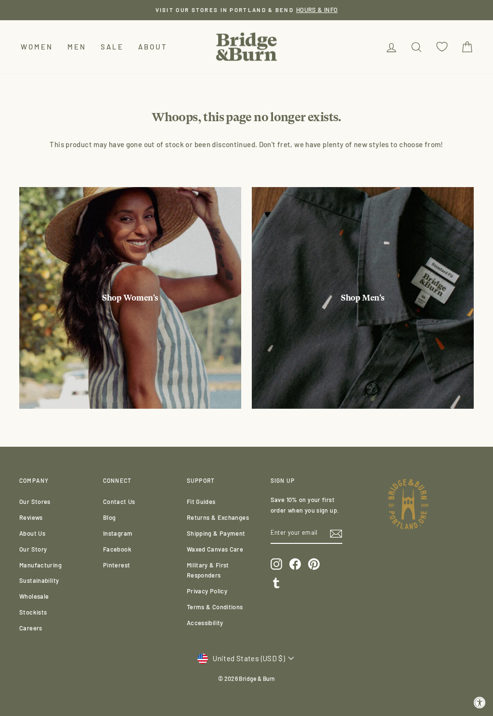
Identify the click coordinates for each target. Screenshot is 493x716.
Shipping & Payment (216, 533)
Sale (112, 46)
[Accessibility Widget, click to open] (479, 702)
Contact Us (119, 501)
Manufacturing (40, 565)
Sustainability (39, 580)
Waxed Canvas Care (215, 549)
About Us (32, 533)
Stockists (33, 612)
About (153, 46)
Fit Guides (201, 501)
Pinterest (116, 565)
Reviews (31, 517)
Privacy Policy (207, 591)
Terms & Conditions (215, 607)
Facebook (117, 549)
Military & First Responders (208, 570)
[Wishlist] (442, 47)
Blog (109, 517)
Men (76, 46)
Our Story (33, 549)
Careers (30, 628)
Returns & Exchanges (218, 517)
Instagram (117, 533)
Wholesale (34, 596)
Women (37, 46)
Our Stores (35, 501)
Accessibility (205, 623)
